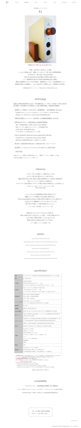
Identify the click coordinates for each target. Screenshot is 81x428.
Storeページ (35, 413)
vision (45, 2)
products (26, 2)
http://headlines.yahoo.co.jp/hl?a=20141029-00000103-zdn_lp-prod (40, 241)
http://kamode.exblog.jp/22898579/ (40, 248)
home (16, 2)
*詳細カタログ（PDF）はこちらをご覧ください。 (40, 65)
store (35, 2)
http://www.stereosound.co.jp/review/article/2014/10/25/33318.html (40, 258)
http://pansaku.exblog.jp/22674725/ (40, 238)
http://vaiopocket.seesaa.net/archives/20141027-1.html (40, 251)
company (64, 2)
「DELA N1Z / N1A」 (30, 386)
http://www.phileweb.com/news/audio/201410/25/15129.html (41, 245)
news (54, 2)
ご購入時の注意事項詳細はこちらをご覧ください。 (27, 358)
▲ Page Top (74, 420)
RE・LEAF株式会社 (74, 426)
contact (74, 2)
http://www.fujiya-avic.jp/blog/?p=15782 (40, 255)
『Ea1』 (36, 157)
